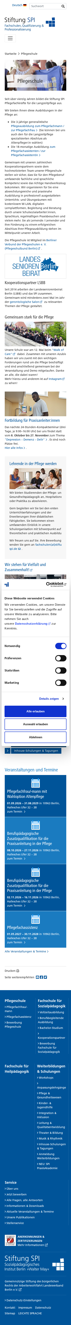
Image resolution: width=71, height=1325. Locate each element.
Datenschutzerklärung (31, 623)
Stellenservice (15, 1223)
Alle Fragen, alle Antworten (25, 1200)
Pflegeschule (29, 54)
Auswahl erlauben (35, 724)
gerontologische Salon (24, 302)
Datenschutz (43, 1307)
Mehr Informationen (31, 1245)
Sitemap (10, 1313)
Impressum (25, 1307)
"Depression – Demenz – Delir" (25, 439)
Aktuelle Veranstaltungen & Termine (30, 1211)
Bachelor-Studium (51, 1028)
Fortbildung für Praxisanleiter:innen (32, 420)
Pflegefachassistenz (19, 1017)
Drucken (10, 971)
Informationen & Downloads (25, 1206)
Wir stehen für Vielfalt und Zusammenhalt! (25, 567)
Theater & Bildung (51, 1133)
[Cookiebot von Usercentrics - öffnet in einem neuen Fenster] (50, 584)
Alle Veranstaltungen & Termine (25, 951)
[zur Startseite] (30, 24)
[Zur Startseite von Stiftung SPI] (34, 1263)
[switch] (60, 658)
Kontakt (10, 1307)
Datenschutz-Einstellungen (23, 1300)
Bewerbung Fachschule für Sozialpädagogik (49, 1048)
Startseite (11, 54)
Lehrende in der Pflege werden (33, 463)
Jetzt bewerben (17, 1194)
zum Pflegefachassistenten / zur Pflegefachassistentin (33, 151)
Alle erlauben (35, 711)
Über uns (12, 1188)
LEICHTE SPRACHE (30, 1313)
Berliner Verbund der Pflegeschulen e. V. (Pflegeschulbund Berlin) (31, 244)
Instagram (55, 379)
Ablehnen (35, 737)
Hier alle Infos (14, 448)
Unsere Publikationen (21, 1217)
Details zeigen (49, 698)
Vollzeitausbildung (52, 1012)
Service (11, 1182)
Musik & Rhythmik (51, 1138)
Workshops (46, 1077)
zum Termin (15, 811)
